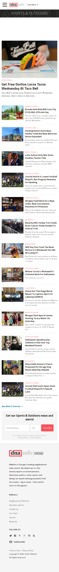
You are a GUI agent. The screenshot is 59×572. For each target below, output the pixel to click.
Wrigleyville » (32, 198)
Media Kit (13, 521)
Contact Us (13, 509)
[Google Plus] (24, 535)
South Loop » (31, 128)
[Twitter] (10, 535)
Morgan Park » (32, 312)
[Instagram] (29, 535)
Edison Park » (32, 106)
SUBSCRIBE (19, 541)
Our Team (13, 513)
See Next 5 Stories (11, 406)
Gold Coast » (31, 152)
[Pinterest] (19, 535)
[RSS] (34, 535)
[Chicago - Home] (16, 5)
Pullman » (30, 361)
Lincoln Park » (32, 173)
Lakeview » (30, 288)
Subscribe (47, 427)
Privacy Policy (36, 437)
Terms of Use (22, 437)
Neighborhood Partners (19, 500)
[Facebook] (15, 535)
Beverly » (30, 220)
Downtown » (7, 80)
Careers (12, 517)
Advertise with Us (16, 505)
